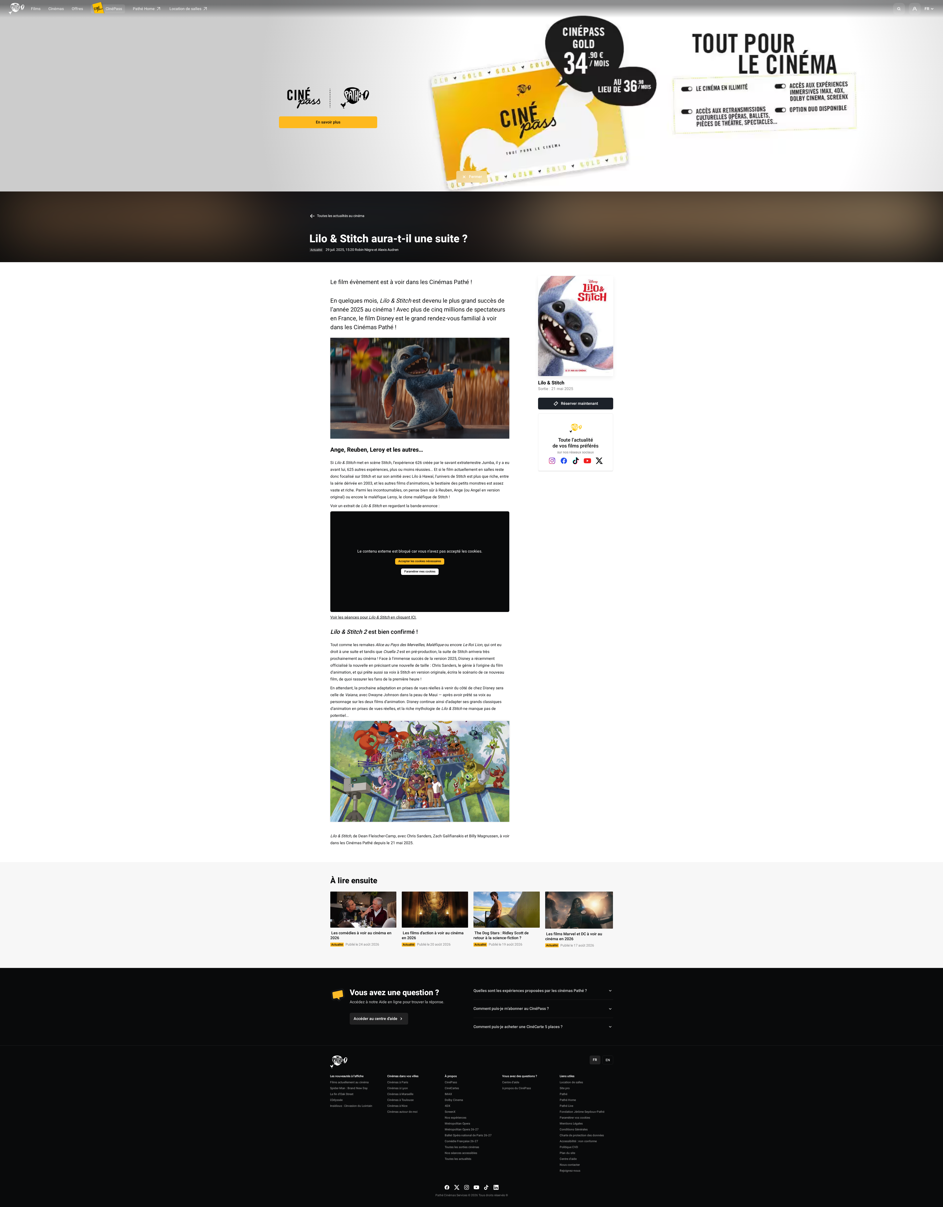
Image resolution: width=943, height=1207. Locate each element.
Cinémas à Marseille (400, 1094)
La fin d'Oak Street (341, 1094)
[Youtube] (587, 461)
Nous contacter (570, 1165)
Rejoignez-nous (570, 1170)
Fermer (475, 177)
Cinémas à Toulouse (400, 1100)
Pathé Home (144, 9)
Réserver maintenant (579, 404)
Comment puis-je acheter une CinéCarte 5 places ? (518, 1027)
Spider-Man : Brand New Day (349, 1088)
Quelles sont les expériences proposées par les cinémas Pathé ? (530, 991)
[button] (899, 9)
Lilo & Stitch (551, 382)
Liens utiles (567, 1076)
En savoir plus (328, 122)
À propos (451, 1076)
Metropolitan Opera (457, 1123)
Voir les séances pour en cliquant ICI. (373, 617)
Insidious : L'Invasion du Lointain (351, 1106)
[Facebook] (564, 461)
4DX (447, 1106)
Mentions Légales (571, 1123)
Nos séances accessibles (461, 1153)
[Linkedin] (496, 1187)
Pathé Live (566, 1106)
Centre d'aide (510, 1082)
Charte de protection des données (582, 1135)
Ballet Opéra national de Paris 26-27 (468, 1135)
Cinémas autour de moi (402, 1112)
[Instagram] (552, 461)
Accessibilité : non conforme (578, 1141)
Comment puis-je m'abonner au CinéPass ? (511, 1009)
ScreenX (450, 1112)
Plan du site (567, 1153)
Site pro (565, 1088)
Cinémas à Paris (397, 1082)
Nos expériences (455, 1117)
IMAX (448, 1094)
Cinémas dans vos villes (402, 1076)
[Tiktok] (576, 461)
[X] (599, 461)
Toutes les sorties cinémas (462, 1147)
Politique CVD (569, 1147)
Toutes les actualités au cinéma (340, 215)
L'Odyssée (336, 1100)
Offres (77, 9)
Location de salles (185, 9)
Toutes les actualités (458, 1159)
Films (36, 9)
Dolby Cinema (454, 1100)
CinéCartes (452, 1088)
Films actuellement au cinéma (349, 1082)
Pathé (563, 1094)
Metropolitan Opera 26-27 (462, 1129)
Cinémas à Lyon (397, 1088)
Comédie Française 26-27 (461, 1141)
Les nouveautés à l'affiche (346, 1076)
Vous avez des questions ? (519, 1076)
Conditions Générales (574, 1129)
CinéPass (114, 9)
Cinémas (56, 9)
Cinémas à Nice (397, 1106)
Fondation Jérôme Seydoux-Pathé (582, 1112)
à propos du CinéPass (516, 1088)
